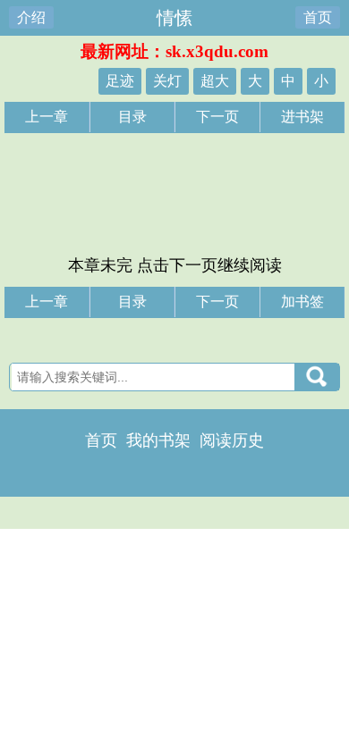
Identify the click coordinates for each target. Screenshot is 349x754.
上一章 (46, 116)
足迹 (120, 80)
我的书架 (158, 440)
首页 (317, 17)
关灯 (167, 80)
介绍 (31, 17)
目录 (132, 116)
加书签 (302, 301)
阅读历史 (232, 440)
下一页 (217, 116)
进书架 (302, 116)
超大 (214, 80)
